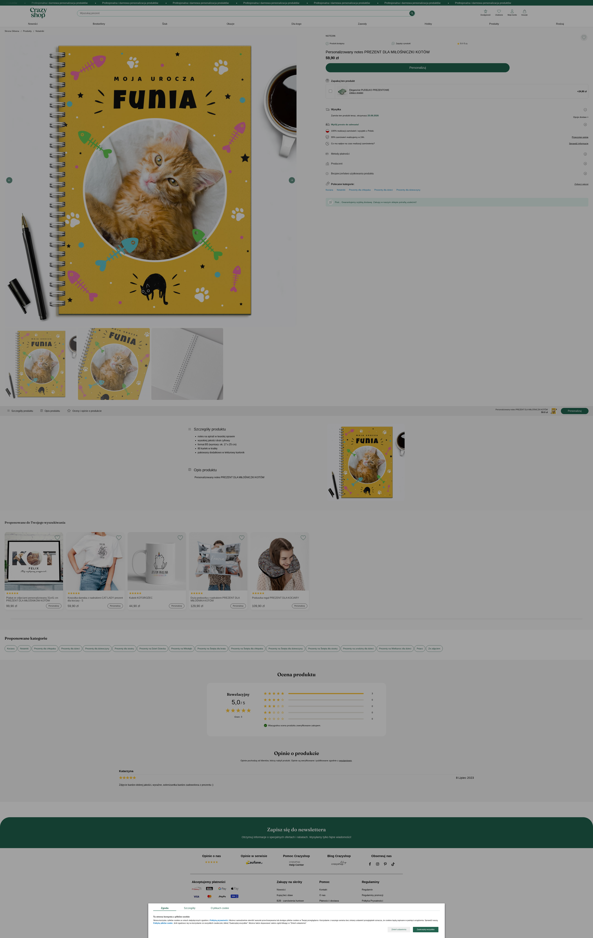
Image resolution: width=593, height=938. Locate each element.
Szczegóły (189, 908)
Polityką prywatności (219, 920)
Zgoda (164, 908)
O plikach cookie (220, 908)
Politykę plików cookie (163, 923)
